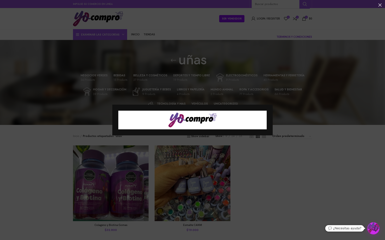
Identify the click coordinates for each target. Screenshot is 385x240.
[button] (373, 228)
